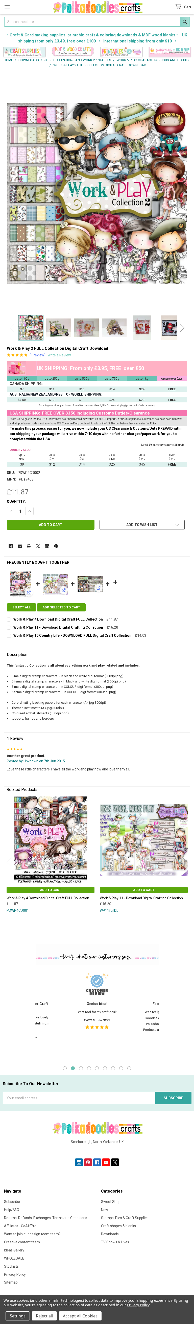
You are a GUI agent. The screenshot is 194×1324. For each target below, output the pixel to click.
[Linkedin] (47, 546)
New (104, 1210)
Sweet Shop (110, 1202)
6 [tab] (105, 1068)
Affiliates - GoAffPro (20, 1226)
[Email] (20, 546)
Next (182, 327)
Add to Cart (50, 890)
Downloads (110, 1234)
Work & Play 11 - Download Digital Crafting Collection (58, 627)
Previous (12, 327)
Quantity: (16, 501)
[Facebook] (11, 546)
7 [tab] (113, 1068)
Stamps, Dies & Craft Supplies (125, 1218)
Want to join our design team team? (32, 1234)
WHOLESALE (14, 1258)
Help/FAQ (11, 1210)
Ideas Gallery (14, 1250)
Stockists (11, 1266)
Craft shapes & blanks (118, 1226)
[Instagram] (79, 1162)
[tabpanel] (97, 1014)
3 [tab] (81, 1068)
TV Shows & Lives (115, 1242)
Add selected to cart (61, 607)
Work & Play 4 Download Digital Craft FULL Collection (58, 619)
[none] (97, 193)
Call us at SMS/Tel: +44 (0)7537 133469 (97, 1150)
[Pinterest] (56, 546)
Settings (18, 1316)
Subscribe (12, 1202)
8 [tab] (121, 1068)
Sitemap (11, 1282)
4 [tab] (89, 1068)
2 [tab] (73, 1068)
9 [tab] (129, 1068)
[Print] (29, 546)
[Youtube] (106, 1162)
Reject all (44, 1316)
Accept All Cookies (80, 1316)
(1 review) (37, 355)
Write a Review (59, 355)
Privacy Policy (15, 1274)
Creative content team (22, 1242)
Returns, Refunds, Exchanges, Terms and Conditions (45, 1218)
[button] (24, 52)
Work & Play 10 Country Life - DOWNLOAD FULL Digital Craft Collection (72, 635)
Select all (21, 607)
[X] (38, 546)
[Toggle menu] (7, 7)
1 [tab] (65, 1068)
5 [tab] (97, 1068)
